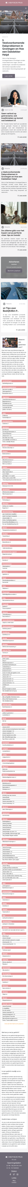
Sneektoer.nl (5, 906)
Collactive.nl (5, 423)
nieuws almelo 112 (7, 853)
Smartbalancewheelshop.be (9, 664)
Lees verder (9, 76)
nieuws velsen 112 (7, 871)
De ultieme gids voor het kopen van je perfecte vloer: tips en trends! (12, 232)
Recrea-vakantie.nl (7, 962)
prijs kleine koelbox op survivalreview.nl (12, 869)
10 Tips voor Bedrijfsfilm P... (11, 309)
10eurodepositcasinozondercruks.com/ (12, 480)
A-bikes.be (5, 415)
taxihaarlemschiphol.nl (7, 918)
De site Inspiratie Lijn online (9, 735)
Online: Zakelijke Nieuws (8, 441)
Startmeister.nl (6, 787)
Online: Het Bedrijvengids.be (9, 520)
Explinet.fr (4, 606)
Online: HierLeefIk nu (7, 873)
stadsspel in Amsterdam (8, 924)
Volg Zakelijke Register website (10, 835)
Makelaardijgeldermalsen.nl (9, 777)
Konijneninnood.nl (6, 670)
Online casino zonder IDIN (8, 478)
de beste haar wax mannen (9, 795)
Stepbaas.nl (5, 588)
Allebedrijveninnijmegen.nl (8, 841)
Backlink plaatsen (14, 271)
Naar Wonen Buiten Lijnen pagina (10, 859)
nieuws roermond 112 (7, 680)
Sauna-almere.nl (6, 988)
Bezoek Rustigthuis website (9, 689)
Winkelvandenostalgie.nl (8, 492)
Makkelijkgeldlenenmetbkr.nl (9, 594)
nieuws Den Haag (6, 825)
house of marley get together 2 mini (11, 672)
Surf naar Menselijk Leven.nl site (10, 877)
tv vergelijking (5, 1008)
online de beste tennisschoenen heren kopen (13, 729)
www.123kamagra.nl (7, 809)
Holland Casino (6, 470)
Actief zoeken (5, 658)
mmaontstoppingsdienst (8, 763)
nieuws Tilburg (6, 865)
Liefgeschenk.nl (6, 757)
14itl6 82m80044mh (7, 548)
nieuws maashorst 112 (8, 733)
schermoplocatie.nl (7, 879)
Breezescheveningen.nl (8, 893)
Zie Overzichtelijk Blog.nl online (10, 857)
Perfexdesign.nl (6, 500)
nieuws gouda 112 (7, 942)
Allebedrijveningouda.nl (8, 640)
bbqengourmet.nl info (7, 486)
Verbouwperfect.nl (6, 391)
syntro (4, 687)
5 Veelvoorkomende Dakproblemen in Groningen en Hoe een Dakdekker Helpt (11, 175)
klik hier (4, 721)
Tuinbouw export (6, 950)
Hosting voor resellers (7, 506)
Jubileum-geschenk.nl (7, 713)
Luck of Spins (5, 474)
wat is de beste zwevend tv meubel (11, 940)
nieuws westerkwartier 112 (9, 944)
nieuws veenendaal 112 (8, 801)
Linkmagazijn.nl (6, 885)
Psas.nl (4, 660)
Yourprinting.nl (6, 536)
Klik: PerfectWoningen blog (9, 737)
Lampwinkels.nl (6, 751)
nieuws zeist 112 (6, 676)
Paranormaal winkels (7, 405)
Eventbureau (5, 429)
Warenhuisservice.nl (7, 494)
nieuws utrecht (6, 727)
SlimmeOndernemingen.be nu (9, 1018)
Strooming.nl (5, 936)
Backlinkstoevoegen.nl (7, 887)
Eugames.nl (5, 508)
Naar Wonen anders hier (8, 739)
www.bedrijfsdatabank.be (8, 855)
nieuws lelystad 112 (7, 851)
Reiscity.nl (4, 964)
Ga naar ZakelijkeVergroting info (10, 524)
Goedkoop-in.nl (6, 634)
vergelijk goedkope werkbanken (10, 867)
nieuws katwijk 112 (7, 518)
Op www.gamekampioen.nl (9, 431)
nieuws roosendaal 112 (8, 1012)
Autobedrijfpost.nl (6, 417)
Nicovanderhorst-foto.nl (8, 600)
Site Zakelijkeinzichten (7, 701)
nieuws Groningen (6, 847)
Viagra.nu (4, 994)
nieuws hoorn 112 (6, 435)
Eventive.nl (5, 560)
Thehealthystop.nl (6, 614)
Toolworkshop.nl (6, 666)
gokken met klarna (7, 409)
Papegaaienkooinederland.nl (9, 530)
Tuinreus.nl (5, 652)
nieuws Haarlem (6, 829)
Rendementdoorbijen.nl (8, 447)
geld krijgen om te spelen (8, 476)
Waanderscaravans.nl (7, 459)
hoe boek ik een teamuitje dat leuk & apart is (13, 930)
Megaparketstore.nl (7, 1000)
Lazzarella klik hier (7, 407)
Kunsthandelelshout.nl (7, 745)
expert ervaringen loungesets (9, 516)
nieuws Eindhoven (6, 827)
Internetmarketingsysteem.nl (9, 785)
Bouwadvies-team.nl (7, 393)
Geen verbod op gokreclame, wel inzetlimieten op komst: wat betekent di (12, 117)
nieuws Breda (5, 797)
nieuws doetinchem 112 (8, 682)
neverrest (4, 568)
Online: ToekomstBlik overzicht (10, 1020)
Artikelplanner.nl (6, 789)
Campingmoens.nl (6, 461)
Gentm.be (4, 769)
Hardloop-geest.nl (6, 628)
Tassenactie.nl (6, 912)
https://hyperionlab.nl (7, 472)
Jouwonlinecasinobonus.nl (8, 399)
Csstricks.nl (5, 982)
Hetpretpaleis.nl (6, 566)
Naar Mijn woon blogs (7, 437)
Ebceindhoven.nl (6, 542)
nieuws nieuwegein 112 (8, 731)
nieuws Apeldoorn (6, 668)
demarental (5, 582)
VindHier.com (5, 685)
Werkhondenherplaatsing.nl (9, 646)
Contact (14, 1182)
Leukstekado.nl (6, 715)
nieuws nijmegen (6, 938)
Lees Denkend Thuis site (8, 1016)
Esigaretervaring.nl (7, 554)
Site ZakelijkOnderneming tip (9, 691)
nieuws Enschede (6, 1006)
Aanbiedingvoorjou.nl (7, 383)
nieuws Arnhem (6, 799)
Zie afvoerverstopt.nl (7, 976)
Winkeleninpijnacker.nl (7, 662)
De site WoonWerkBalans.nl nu (10, 522)
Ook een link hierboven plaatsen (14, 1023)
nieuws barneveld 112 (7, 678)
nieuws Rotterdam (6, 433)
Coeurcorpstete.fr (6, 608)
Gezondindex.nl (6, 616)
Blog (14, 1180)
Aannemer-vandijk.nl (7, 389)
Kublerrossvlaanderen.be (8, 771)
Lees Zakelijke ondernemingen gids (11, 833)
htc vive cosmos (6, 1010)
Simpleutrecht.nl (6, 956)
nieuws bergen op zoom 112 (9, 831)
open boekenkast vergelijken (9, 514)
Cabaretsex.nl (5, 900)
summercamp (5, 815)
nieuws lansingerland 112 (8, 1014)
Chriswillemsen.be (6, 403)
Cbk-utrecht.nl (5, 970)
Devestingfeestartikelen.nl (8, 580)
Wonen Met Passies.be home (9, 699)
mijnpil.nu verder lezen (8, 622)
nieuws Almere (6, 849)
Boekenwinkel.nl (6, 453)
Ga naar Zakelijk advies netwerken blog (12, 875)
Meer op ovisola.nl (7, 463)
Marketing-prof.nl (6, 783)
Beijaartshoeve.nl (6, 401)
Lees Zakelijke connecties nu (9, 439)
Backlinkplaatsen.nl (7, 707)
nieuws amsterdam (7, 823)
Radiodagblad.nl (6, 821)
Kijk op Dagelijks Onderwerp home (10, 697)
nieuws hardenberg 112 (8, 803)
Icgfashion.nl (5, 574)
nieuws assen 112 (6, 674)
